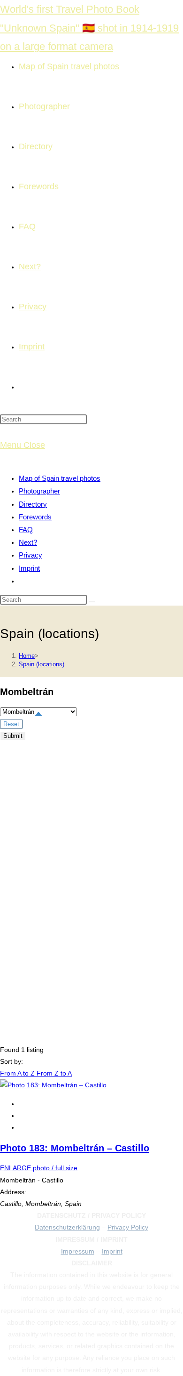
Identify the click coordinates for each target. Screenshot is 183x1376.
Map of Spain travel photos (59, 478)
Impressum (77, 1251)
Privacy (30, 555)
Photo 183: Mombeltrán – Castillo (74, 1148)
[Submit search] (92, 602)
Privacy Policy (127, 1227)
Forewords (35, 517)
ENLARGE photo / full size (38, 1168)
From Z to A (54, 1073)
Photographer (39, 491)
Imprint (29, 568)
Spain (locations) (41, 664)
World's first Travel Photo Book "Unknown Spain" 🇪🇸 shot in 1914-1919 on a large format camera (89, 27)
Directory (33, 504)
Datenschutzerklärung (67, 1227)
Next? (28, 542)
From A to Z (18, 1073)
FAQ (26, 530)
